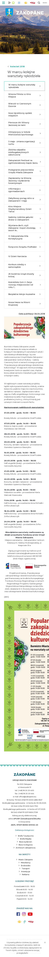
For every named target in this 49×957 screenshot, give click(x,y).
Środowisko (25, 866)
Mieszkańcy (25, 863)
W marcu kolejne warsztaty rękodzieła (21, 86)
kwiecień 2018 (17, 66)
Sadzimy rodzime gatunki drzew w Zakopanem (20, 218)
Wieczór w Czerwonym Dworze (19, 104)
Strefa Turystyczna (25, 836)
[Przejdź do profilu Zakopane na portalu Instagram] (24, 915)
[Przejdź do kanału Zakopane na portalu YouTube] (30, 915)
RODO (45, 3)
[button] (3, 2)
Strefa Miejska (25, 839)
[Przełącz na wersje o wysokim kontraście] (19, 922)
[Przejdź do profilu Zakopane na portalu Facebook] (18, 915)
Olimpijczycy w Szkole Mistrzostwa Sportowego (20, 133)
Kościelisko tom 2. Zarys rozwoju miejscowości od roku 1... (20, 284)
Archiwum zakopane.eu (26, 848)
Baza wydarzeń (25, 842)
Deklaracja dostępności (24, 830)
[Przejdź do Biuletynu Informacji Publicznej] (32, 2)
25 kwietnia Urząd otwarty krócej (21, 275)
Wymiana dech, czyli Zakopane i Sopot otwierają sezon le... (21, 228)
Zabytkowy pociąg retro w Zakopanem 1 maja (21, 199)
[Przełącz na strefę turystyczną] (9, 3)
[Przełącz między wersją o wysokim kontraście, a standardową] (25, 2)
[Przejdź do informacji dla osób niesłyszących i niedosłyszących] (24, 923)
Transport (26, 869)
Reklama (25, 874)
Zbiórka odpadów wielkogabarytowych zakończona (18, 152)
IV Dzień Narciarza (17, 256)
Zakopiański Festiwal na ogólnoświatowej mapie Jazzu (23, 161)
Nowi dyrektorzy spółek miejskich (20, 114)
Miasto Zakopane (26, 860)
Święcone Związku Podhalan (22, 247)
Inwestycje (25, 872)
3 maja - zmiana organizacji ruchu (21, 142)
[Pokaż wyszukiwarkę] (39, 3)
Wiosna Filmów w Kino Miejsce (19, 95)
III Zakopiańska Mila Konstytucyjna (18, 237)
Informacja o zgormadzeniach (16, 190)
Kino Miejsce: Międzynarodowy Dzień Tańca (20, 209)
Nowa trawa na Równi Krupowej (19, 303)
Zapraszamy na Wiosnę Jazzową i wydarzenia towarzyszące (19, 180)
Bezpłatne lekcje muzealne (21, 294)
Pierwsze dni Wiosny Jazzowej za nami (18, 123)
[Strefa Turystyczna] (24, 774)
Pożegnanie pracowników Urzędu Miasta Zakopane (21, 171)
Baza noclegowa (26, 845)
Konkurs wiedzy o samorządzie (17, 265)
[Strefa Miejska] (24, 12)
